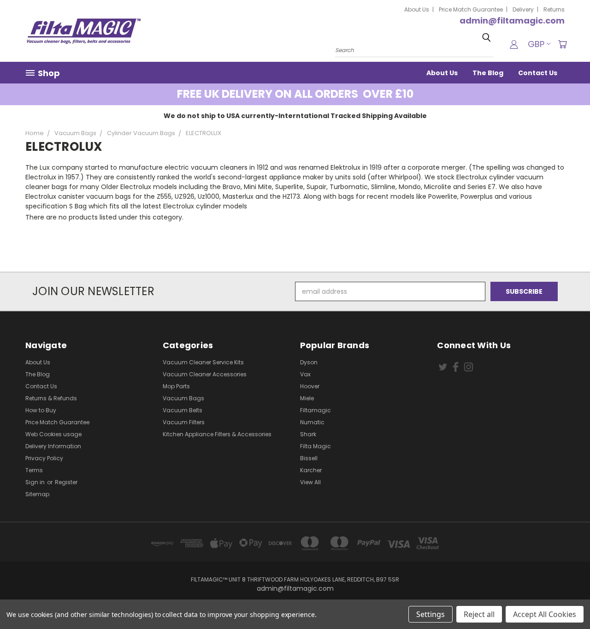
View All (310, 482)
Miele (307, 398)
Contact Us (537, 72)
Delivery (523, 9)
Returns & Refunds (51, 398)
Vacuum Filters (184, 422)
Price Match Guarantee (471, 9)
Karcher (311, 470)
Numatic (312, 422)
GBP (536, 44)
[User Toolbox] (514, 44)
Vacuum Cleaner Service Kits (203, 362)
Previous (566, 600)
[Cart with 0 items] (562, 44)
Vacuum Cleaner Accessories (205, 374)
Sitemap (37, 494)
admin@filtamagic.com (512, 20)
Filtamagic (315, 410)
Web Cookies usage (53, 434)
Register (66, 482)
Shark (308, 434)
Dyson (309, 362)
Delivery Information (53, 446)
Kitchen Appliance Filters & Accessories (217, 434)
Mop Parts (176, 386)
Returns (554, 9)
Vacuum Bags (183, 398)
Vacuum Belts (182, 410)
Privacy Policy (44, 458)
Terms (34, 470)
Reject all (479, 614)
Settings (430, 614)
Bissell (309, 458)
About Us (416, 9)
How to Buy (40, 410)
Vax (305, 374)
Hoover (309, 386)
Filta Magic (315, 446)
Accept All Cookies (544, 614)
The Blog (487, 72)
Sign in (35, 482)
